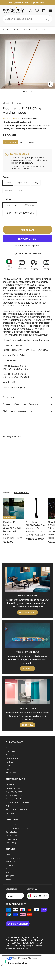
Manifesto (10, 762)
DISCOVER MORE (27, 612)
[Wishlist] (37, 10)
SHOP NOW (27, 668)
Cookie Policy (11, 843)
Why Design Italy (13, 755)
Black (8, 182)
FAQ (7, 806)
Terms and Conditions (29, 118)
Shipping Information (17, 411)
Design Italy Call (12, 751)
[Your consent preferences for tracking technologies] (5, 962)
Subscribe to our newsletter (17, 809)
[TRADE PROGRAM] (27, 579)
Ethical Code (11, 773)
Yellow (8, 190)
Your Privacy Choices (24, 958)
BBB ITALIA (11, 865)
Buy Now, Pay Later (14, 792)
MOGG (8, 872)
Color (6, 177)
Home (6, 29)
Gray (35, 182)
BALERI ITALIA (12, 862)
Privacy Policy (11, 839)
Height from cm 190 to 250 (19, 212)
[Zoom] (50, 84)
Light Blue (22, 182)
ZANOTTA (10, 876)
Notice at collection (15, 963)
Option (7, 199)
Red (19, 190)
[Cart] (43, 10)
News (8, 766)
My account (10, 813)
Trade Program (12, 758)
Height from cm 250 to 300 (20, 205)
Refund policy (11, 832)
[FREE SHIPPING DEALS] (27, 635)
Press (8, 769)
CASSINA (9, 854)
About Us (9, 748)
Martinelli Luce (36, 29)
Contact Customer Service (21, 404)
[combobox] (27, 19)
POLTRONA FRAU (13, 858)
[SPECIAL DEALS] (27, 691)
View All (9, 879)
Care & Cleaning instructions (17, 802)
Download (9, 397)
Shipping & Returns (14, 795)
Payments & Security (14, 788)
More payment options (27, 245)
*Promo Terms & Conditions (17, 828)
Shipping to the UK (14, 799)
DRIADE (9, 869)
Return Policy (11, 836)
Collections (18, 29)
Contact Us (10, 784)
